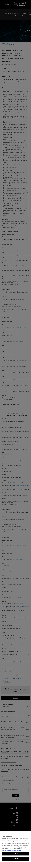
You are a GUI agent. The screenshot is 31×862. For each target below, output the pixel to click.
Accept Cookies (16, 858)
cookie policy (17, 850)
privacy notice (8, 850)
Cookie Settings (15, 853)
